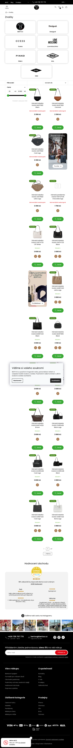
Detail (39, 128)
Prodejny (18, 2)
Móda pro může (10, 714)
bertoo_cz (54, 637)
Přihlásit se (61, 652)
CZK (63, 2)
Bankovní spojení (11, 674)
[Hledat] (55, 7)
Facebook (59, 637)
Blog (12, 2)
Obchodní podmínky (12, 680)
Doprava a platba (11, 688)
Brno (40, 711)
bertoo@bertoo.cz (39, 636)
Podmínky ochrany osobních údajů (17, 682)
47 (51, 549)
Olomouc (41, 706)
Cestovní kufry (10, 703)
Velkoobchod (43, 685)
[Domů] (6, 12)
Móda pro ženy (10, 711)
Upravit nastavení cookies (55, 739)
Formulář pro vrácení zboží (14, 677)
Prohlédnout (36, 303)
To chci (56, 166)
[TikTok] (63, 637)
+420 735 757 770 (16, 636)
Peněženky (9, 709)
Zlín (39, 709)
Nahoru (48, 554)
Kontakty (41, 674)
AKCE (6, 2)
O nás (40, 680)
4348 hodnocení (36, 584)
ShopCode (39, 744)
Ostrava (41, 714)
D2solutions (48, 744)
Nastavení (17, 381)
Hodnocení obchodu (12, 685)
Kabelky (8, 706)
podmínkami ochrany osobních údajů (56, 657)
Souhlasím (56, 381)
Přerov (40, 703)
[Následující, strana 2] (47, 548)
